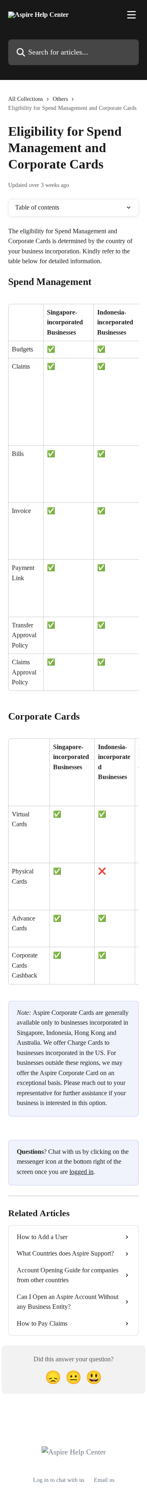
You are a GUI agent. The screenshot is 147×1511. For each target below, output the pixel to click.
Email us (104, 1480)
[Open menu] (131, 15)
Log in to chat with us (58, 1480)
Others (60, 99)
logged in (81, 1171)
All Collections (25, 99)
